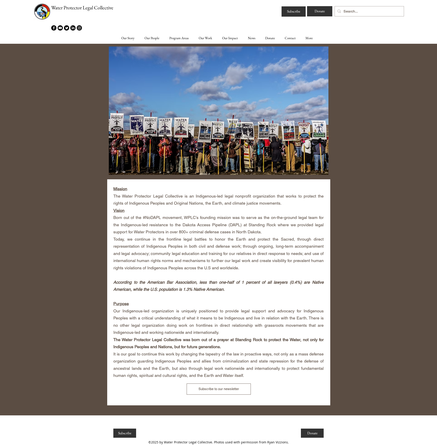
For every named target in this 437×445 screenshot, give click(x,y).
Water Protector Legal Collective (82, 7)
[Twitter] (66, 28)
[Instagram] (79, 28)
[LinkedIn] (73, 28)
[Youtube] (60, 28)
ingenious (116, 385)
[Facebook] (53, 28)
